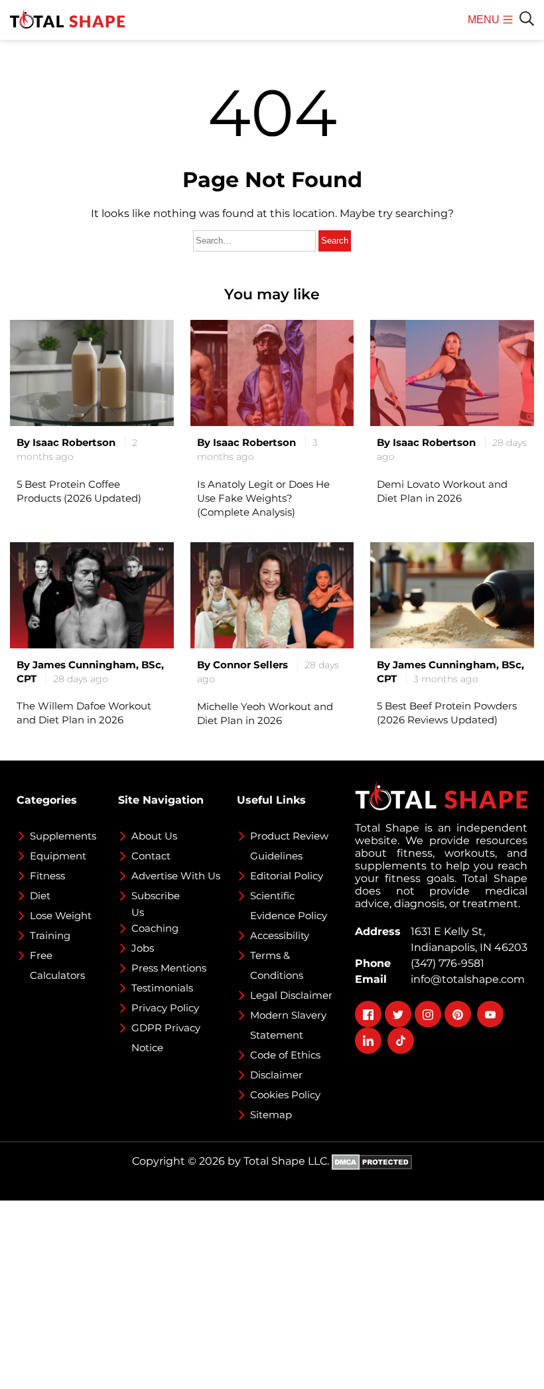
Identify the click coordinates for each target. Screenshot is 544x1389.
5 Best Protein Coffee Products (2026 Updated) (79, 491)
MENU (485, 27)
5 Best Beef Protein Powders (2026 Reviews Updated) (447, 712)
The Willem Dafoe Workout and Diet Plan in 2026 (84, 712)
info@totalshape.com (465, 979)
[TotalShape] (67, 20)
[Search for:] (255, 240)
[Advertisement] (272, 1293)
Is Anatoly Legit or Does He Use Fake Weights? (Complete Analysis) (263, 498)
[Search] (526, 18)
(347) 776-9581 (444, 963)
